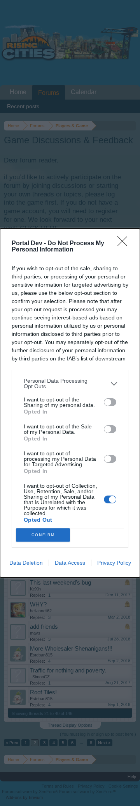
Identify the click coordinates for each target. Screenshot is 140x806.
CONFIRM (43, 535)
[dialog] (70, 403)
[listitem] (70, 383)
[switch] (110, 402)
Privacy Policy (114, 563)
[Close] (124, 243)
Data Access (70, 563)
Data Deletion (26, 563)
